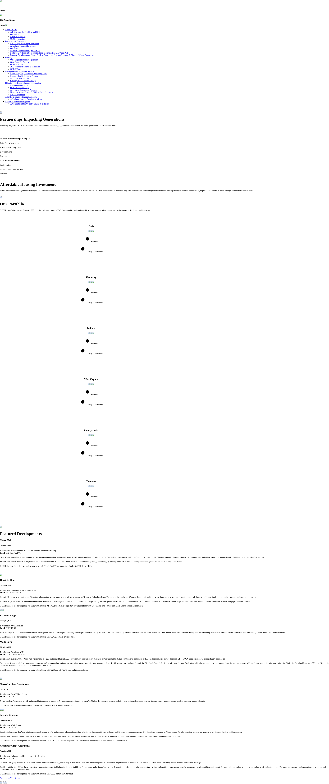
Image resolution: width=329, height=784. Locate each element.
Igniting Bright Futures (19, 78)
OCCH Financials (17, 39)
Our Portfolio (15, 48)
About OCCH (11, 30)
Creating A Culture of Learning (23, 81)
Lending (8, 57)
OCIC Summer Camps (19, 87)
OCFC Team (15, 69)
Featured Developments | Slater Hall (25, 50)
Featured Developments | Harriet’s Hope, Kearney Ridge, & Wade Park (39, 53)
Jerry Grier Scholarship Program (23, 90)
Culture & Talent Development (17, 101)
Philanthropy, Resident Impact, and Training (23, 83)
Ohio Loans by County (19, 62)
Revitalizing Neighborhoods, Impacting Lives (28, 74)
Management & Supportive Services (19, 71)
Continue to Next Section (10, 778)
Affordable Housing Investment (23, 46)
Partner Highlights (17, 94)
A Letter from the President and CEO (25, 32)
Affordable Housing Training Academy (21, 97)
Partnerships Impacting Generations (24, 43)
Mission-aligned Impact (19, 85)
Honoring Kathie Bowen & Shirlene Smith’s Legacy (31, 92)
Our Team (14, 34)
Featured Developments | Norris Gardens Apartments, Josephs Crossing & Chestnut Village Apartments (52, 55)
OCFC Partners (16, 64)
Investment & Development (16, 41)
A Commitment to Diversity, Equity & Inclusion (29, 104)
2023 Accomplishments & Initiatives (25, 67)
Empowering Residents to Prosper (24, 76)
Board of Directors (17, 37)
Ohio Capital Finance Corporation (24, 60)
